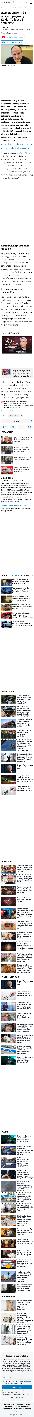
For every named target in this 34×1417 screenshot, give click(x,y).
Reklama (20, 1404)
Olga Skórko (15, 28)
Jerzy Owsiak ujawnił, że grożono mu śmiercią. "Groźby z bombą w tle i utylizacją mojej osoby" (21, 373)
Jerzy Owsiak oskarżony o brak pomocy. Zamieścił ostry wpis (23, 439)
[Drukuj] (12, 427)
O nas (13, 1404)
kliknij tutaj (21, 1397)
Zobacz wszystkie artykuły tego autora (14, 505)
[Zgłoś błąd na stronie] (29, 427)
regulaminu (26, 1381)
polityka (25, 7)
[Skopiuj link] (21, 427)
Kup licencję (16, 407)
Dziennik (3, 7)
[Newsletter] (4, 427)
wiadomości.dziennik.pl (14, 7)
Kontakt (7, 1404)
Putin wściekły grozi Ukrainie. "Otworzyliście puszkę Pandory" (15, 510)
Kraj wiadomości (27, 575)
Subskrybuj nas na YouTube (14, 37)
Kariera (27, 1404)
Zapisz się (17, 1387)
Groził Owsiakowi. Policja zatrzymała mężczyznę (22, 458)
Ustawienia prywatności (22, 1409)
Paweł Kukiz (13, 415)
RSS (17, 1411)
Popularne (15, 575)
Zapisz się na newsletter (14, 42)
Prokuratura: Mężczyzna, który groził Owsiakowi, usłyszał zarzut (22, 469)
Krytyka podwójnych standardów (16, 148)
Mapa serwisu (8, 1409)
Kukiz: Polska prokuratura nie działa (17, 144)
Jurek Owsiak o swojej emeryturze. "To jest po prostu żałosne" (22, 449)
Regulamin (8, 1406)
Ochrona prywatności (21, 1406)
